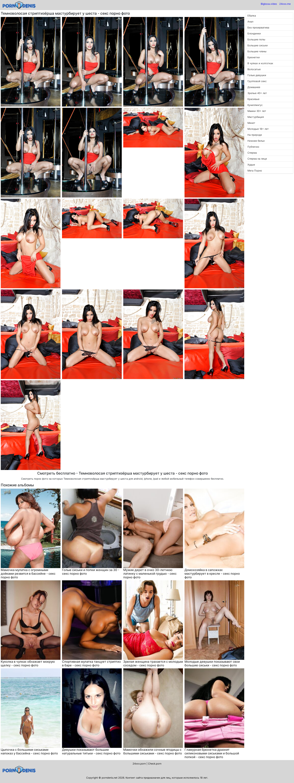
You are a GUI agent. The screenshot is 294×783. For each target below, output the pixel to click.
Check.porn (154, 763)
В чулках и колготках (260, 63)
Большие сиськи (257, 45)
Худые (251, 164)
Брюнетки (253, 57)
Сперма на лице (257, 158)
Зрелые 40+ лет (257, 93)
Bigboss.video (269, 3)
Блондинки (254, 33)
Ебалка (251, 15)
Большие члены (256, 51)
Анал (250, 21)
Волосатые (254, 69)
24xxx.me (285, 3)
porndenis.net (109, 777)
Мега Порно (254, 170)
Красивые (253, 99)
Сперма (252, 152)
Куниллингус (255, 105)
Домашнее (253, 87)
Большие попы (256, 39)
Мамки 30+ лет (256, 110)
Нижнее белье (256, 140)
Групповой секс (257, 81)
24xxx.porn (139, 763)
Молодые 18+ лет (258, 128)
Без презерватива (258, 27)
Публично (253, 146)
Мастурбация (255, 116)
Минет (251, 122)
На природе (254, 134)
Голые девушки (256, 75)
